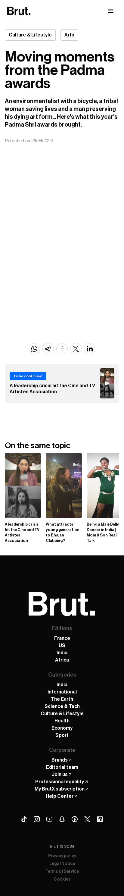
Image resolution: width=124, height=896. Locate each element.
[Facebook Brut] (75, 819)
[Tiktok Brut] (24, 819)
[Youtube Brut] (49, 819)
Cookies (62, 879)
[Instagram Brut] (37, 819)
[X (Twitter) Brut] (87, 819)
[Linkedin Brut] (100, 819)
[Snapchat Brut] (62, 819)
